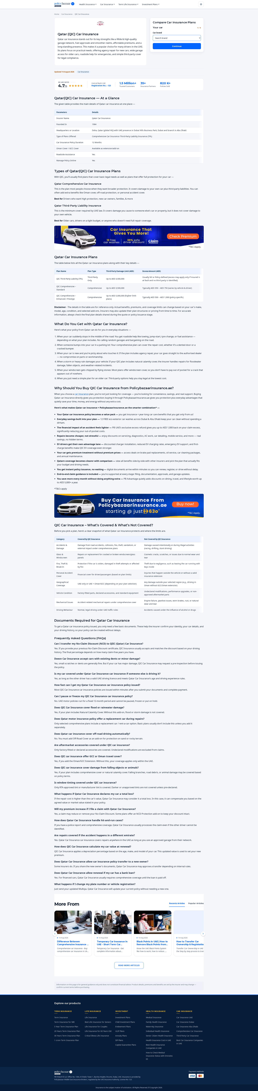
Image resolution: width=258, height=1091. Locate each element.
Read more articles (129, 965)
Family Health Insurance (156, 1022)
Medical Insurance (153, 1017)
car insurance (82, 393)
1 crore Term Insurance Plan (66, 1040)
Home (56, 14)
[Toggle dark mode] (201, 4)
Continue (177, 46)
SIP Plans (119, 1040)
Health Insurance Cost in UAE (158, 1040)
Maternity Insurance (154, 1026)
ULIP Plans (119, 1031)
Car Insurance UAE (184, 1017)
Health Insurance (87, 4)
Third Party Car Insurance (187, 1036)
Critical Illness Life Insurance (97, 1036)
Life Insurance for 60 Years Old (98, 1031)
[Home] (64, 4)
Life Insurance (91, 1017)
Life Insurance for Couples (96, 1026)
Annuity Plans (121, 1036)
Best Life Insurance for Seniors (98, 1022)
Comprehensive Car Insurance (189, 1031)
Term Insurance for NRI (64, 1022)
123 (109, 85)
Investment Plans (150, 4)
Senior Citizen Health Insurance (159, 1036)
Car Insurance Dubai (185, 1022)
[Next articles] (203, 933)
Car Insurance (106, 4)
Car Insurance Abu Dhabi (187, 1026)
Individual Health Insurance (157, 1031)
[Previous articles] (54, 933)
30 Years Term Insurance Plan (67, 1036)
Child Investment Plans (125, 1022)
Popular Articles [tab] (196, 903)
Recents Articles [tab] (177, 903)
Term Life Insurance (128, 4)
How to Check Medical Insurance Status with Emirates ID (159, 1055)
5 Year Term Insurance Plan (66, 1026)
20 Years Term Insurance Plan (67, 1031)
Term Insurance (61, 1017)
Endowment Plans (123, 1026)
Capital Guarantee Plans (125, 1045)
